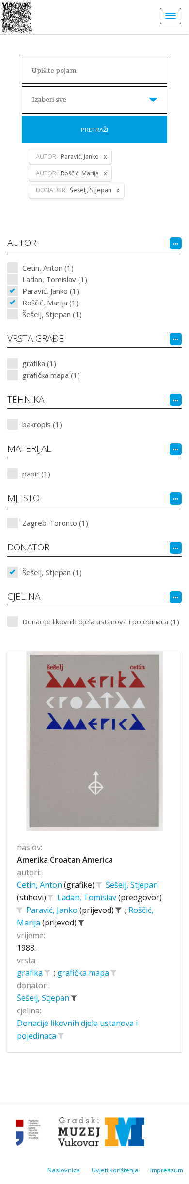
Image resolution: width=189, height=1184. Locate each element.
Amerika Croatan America (65, 859)
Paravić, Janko (52, 910)
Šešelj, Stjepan (132, 885)
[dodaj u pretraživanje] (99, 885)
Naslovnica (63, 1170)
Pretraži (94, 129)
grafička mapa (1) (51, 375)
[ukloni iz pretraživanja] (118, 910)
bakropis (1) (42, 424)
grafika (31, 972)
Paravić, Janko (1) (50, 291)
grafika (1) (39, 363)
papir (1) (36, 473)
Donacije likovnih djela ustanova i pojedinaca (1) (100, 621)
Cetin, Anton (40, 885)
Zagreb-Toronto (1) (55, 523)
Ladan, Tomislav (87, 897)
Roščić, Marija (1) (50, 302)
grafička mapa (84, 972)
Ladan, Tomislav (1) (54, 279)
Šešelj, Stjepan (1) (52, 314)
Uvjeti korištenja (115, 1170)
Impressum (166, 1170)
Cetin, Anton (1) (48, 268)
